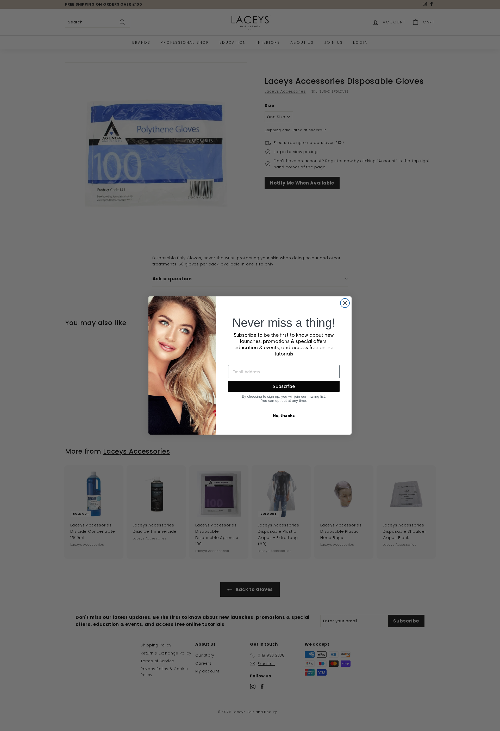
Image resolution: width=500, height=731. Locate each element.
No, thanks (284, 415)
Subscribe (284, 386)
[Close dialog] (344, 303)
